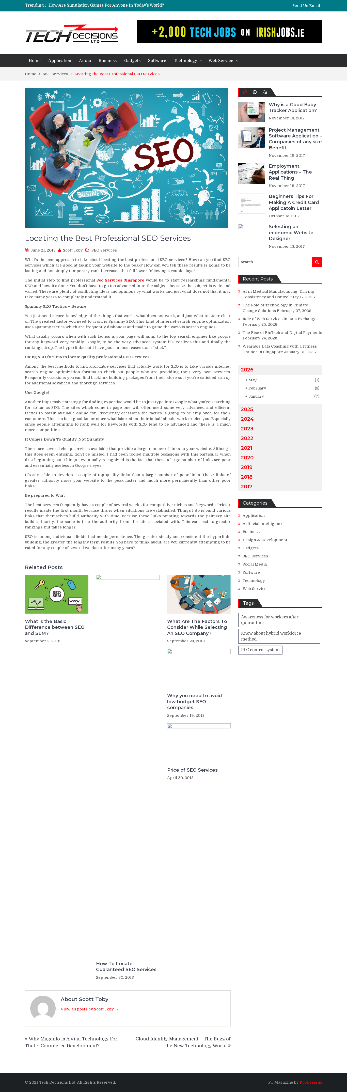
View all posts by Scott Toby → (90, 1009)
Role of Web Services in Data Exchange (280, 319)
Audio (85, 60)
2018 (247, 477)
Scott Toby (73, 250)
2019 (247, 467)
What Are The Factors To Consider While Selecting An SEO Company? (197, 627)
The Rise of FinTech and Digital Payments (282, 332)
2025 (247, 409)
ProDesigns (311, 1082)
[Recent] (255, 92)
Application (59, 60)
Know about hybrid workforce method (271, 636)
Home (35, 60)
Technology (185, 60)
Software (157, 60)
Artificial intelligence (263, 523)
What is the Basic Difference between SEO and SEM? (55, 627)
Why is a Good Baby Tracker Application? (293, 107)
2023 (247, 429)
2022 (247, 438)
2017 (247, 486)
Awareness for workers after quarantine (269, 620)
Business (108, 60)
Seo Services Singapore (121, 280)
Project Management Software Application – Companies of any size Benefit (295, 139)
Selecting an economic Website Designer (291, 232)
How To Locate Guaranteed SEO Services (126, 966)
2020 (247, 458)
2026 (247, 370)
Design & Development (265, 540)
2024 (247, 419)
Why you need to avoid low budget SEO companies (194, 701)
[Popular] (245, 92)
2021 (246, 448)
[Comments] (265, 92)
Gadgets (132, 60)
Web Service (221, 60)
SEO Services (104, 250)
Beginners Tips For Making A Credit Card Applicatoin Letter (294, 202)
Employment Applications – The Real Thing (290, 172)
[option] (126, 5)
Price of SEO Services (192, 770)
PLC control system (260, 650)
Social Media (255, 564)
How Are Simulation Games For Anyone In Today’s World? (106, 5)
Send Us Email (306, 6)
